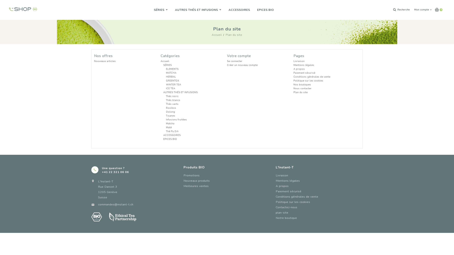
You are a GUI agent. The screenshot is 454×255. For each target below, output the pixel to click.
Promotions (192, 175)
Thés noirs (172, 96)
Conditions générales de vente (312, 76)
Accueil (165, 61)
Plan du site (301, 92)
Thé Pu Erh (172, 131)
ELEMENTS (172, 69)
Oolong (170, 112)
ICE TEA (170, 88)
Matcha (170, 123)
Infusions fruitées (176, 119)
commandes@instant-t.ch (115, 204)
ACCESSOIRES (172, 135)
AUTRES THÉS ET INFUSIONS (180, 92)
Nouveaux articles (105, 61)
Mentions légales (304, 65)
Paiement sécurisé (304, 73)
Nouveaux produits (197, 181)
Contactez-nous (286, 207)
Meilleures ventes (196, 186)
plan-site (282, 213)
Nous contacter (303, 88)
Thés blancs (173, 100)
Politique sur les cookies (308, 80)
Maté (169, 127)
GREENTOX (172, 80)
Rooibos (171, 108)
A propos (299, 69)
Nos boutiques (302, 84)
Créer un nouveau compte (242, 65)
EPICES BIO (170, 139)
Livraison (299, 61)
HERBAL (171, 76)
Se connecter (234, 61)
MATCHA (171, 73)
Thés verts (172, 104)
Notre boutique (286, 218)
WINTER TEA (173, 84)
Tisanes (170, 115)
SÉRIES (167, 65)
